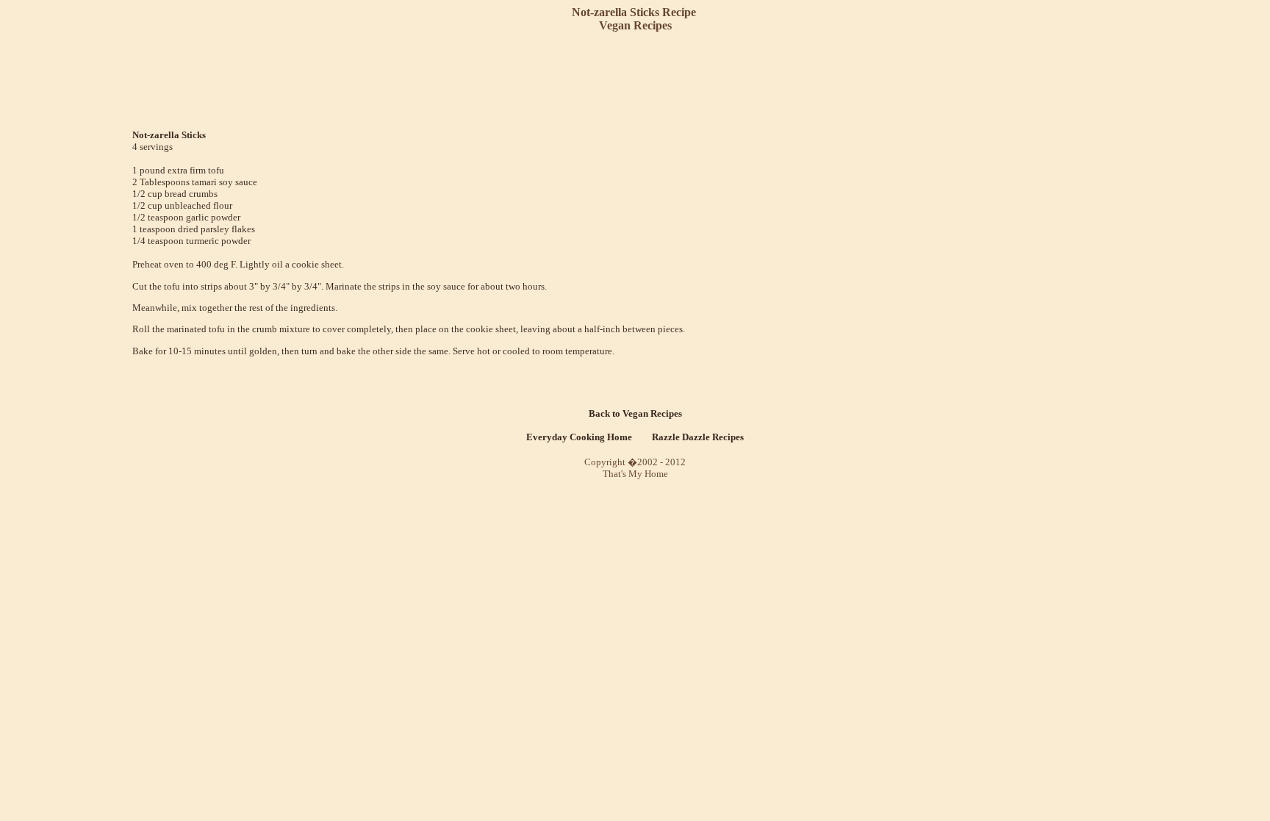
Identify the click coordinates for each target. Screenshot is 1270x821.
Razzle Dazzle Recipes (698, 436)
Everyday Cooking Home (579, 436)
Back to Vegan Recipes (635, 413)
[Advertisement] (637, 81)
